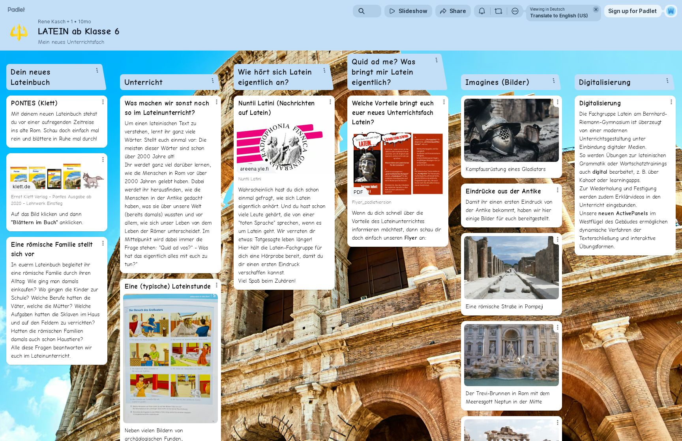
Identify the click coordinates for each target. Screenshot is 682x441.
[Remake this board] (498, 11)
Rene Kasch (52, 21)
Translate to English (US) (559, 16)
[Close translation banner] (596, 9)
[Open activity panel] (482, 11)
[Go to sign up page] (671, 11)
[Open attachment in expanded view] (170, 358)
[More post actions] (103, 102)
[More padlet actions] (515, 11)
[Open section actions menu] (97, 70)
